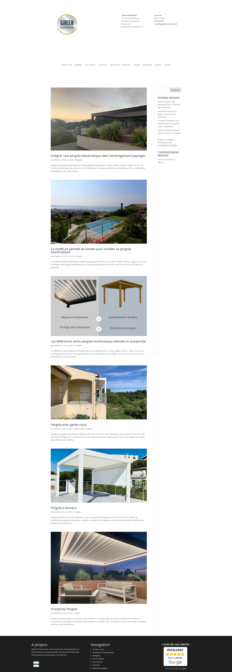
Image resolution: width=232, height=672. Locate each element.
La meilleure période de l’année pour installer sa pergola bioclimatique (91, 250)
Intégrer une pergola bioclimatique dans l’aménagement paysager (98, 155)
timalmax (57, 160)
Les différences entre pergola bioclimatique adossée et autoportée (98, 341)
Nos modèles (90, 65)
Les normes (102, 65)
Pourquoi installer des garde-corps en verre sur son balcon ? (169, 133)
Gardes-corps (67, 65)
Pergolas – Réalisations (143, 65)
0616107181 (159, 21)
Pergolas (78, 160)
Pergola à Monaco (64, 508)
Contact (167, 65)
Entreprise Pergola (64, 609)
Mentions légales (100, 668)
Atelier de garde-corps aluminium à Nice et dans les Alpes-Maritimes (169, 105)
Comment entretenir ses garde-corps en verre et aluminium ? (167, 114)
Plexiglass (78, 65)
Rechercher (175, 90)
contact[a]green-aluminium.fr (165, 24)
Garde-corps (98, 649)
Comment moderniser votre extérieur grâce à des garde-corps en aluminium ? (169, 124)
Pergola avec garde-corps (69, 424)
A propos (158, 65)
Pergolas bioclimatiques (103, 652)
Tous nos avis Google (175, 668)
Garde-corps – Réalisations (120, 65)
